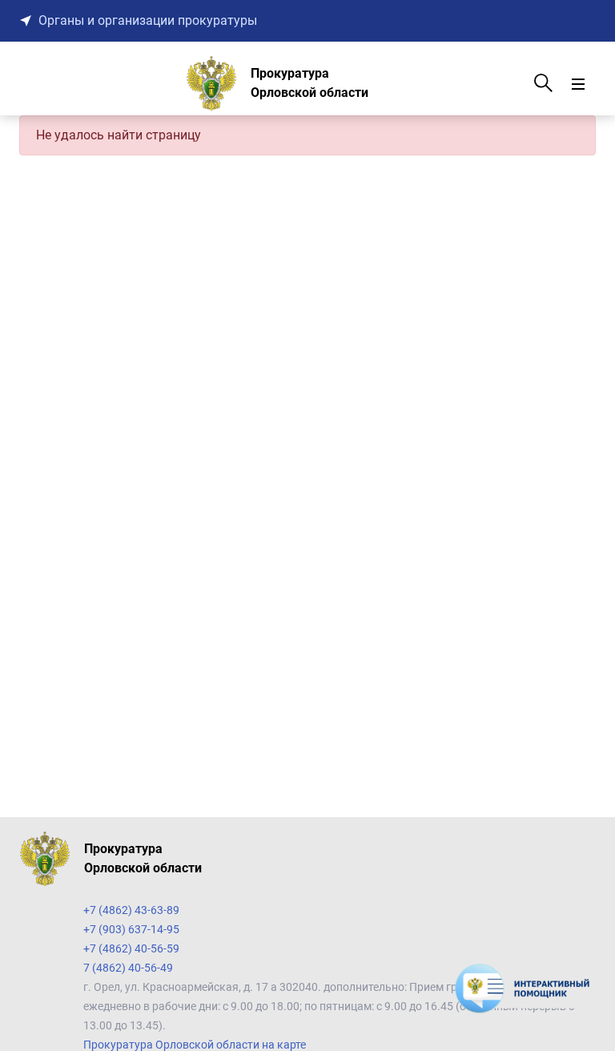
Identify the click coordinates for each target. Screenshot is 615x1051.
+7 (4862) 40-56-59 (131, 948)
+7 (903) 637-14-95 (131, 929)
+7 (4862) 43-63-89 (131, 910)
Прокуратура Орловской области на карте (194, 1044)
